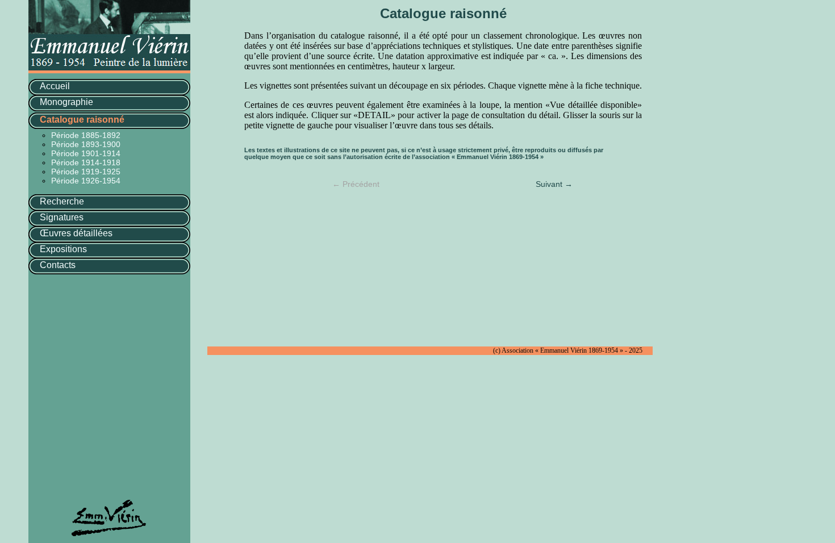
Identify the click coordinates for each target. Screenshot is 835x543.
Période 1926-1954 (85, 180)
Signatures (62, 217)
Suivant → (554, 184)
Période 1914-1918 (85, 162)
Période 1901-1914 (85, 153)
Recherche (62, 201)
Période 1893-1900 (85, 144)
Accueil (55, 86)
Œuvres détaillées (76, 233)
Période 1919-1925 (85, 171)
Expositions (63, 249)
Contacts (58, 265)
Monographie (66, 102)
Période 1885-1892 (85, 135)
